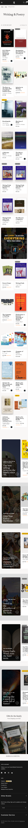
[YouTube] (13, 772)
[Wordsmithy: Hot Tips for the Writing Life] (20, 38)
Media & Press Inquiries (7, 789)
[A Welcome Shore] (7, 140)
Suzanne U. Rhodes (7, 93)
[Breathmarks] (7, 109)
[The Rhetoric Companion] (20, 205)
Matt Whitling (19, 90)
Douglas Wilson (19, 55)
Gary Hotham (6, 123)
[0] (26, 2)
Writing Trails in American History (7, 187)
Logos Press (5, 189)
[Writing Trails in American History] (7, 173)
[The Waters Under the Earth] (20, 140)
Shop (6, 6)
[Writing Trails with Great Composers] (7, 205)
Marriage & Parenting (13, 756)
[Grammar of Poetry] (20, 339)
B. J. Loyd (5, 353)
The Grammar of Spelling (7, 315)
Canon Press (18, 421)
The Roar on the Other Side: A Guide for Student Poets (7, 89)
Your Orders (4, 787)
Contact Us (4, 785)
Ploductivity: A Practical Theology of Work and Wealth (20, 317)
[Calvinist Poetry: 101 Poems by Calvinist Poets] (7, 405)
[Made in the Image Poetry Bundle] (20, 404)
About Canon (4, 783)
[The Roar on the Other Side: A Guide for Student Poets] (7, 75)
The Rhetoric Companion (20, 218)
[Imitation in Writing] (20, 75)
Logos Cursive (7, 351)
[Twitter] (6, 772)
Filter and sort (7, 25)
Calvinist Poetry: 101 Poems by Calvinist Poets (7, 419)
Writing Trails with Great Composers (7, 219)
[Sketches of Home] (20, 109)
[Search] (24, 2)
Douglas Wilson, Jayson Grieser (6, 423)
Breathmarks (6, 121)
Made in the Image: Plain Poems (19, 384)
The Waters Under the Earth (19, 154)
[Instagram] (9, 772)
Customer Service (8, 815)
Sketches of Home (19, 122)
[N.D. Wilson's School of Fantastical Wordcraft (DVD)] (7, 38)
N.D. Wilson (5, 57)
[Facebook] (2, 772)
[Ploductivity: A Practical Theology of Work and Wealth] (20, 302)
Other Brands (6, 796)
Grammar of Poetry (19, 352)
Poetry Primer (7, 283)
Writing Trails (20, 283)
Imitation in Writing (19, 88)
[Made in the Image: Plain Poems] (20, 370)
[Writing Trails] (20, 270)
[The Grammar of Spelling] (7, 302)
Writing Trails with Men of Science (20, 187)
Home (2, 6)
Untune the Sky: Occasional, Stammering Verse (7, 385)
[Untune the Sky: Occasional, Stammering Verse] (7, 370)
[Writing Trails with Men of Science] (20, 173)
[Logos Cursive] (7, 339)
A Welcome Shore (6, 153)
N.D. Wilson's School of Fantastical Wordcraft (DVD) (6, 53)
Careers (3, 781)
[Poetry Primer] (7, 270)
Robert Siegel (19, 157)
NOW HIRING (8, 781)
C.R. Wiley (25, 701)
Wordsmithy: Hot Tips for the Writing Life (20, 52)
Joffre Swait (18, 387)
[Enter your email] (25, 808)
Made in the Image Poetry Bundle (20, 418)
